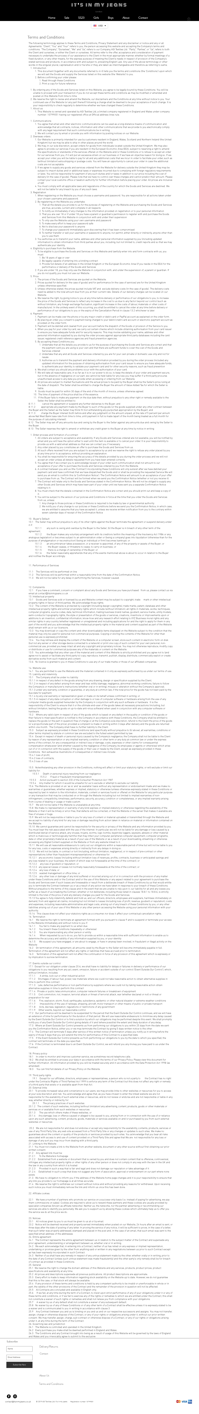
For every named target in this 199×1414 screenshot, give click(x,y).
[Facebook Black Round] (9, 1396)
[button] (188, 19)
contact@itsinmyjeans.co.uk (53, 593)
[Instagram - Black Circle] (15, 1396)
